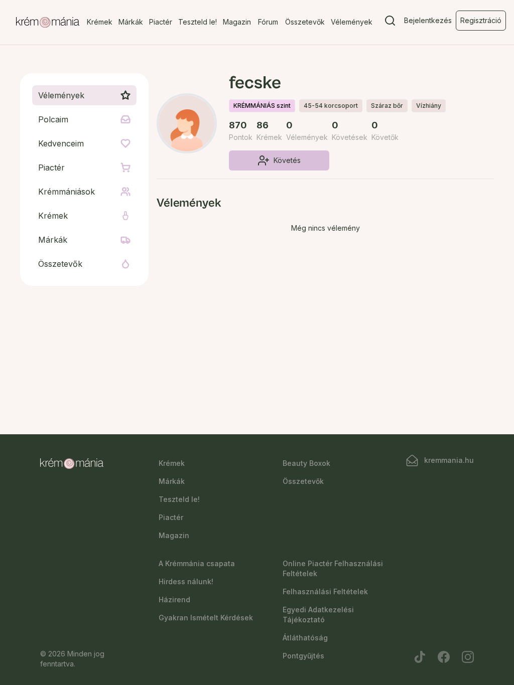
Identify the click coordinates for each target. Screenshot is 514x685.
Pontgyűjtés (303, 655)
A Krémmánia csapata (197, 563)
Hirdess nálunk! (186, 581)
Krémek (99, 22)
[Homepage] (47, 22)
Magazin (237, 22)
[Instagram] (468, 657)
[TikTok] (420, 657)
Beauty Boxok (306, 463)
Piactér (160, 22)
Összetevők (305, 22)
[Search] (390, 23)
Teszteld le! (197, 22)
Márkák (130, 22)
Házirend (174, 599)
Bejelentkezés (428, 20)
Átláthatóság (305, 637)
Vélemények (351, 22)
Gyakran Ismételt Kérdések (206, 617)
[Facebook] (444, 657)
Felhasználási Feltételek (325, 591)
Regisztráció (480, 20)
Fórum (268, 22)
